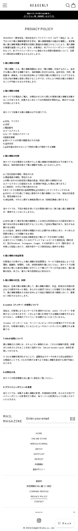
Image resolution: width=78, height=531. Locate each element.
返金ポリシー (39, 469)
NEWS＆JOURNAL (39, 443)
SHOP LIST (39, 454)
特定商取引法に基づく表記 (25, 378)
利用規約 (39, 464)
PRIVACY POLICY (39, 496)
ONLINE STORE (39, 438)
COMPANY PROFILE (38, 491)
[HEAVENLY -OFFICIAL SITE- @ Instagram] (39, 521)
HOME (39, 433)
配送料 (39, 481)
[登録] (72, 419)
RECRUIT (39, 459)
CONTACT (39, 501)
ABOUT (39, 449)
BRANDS (39, 512)
